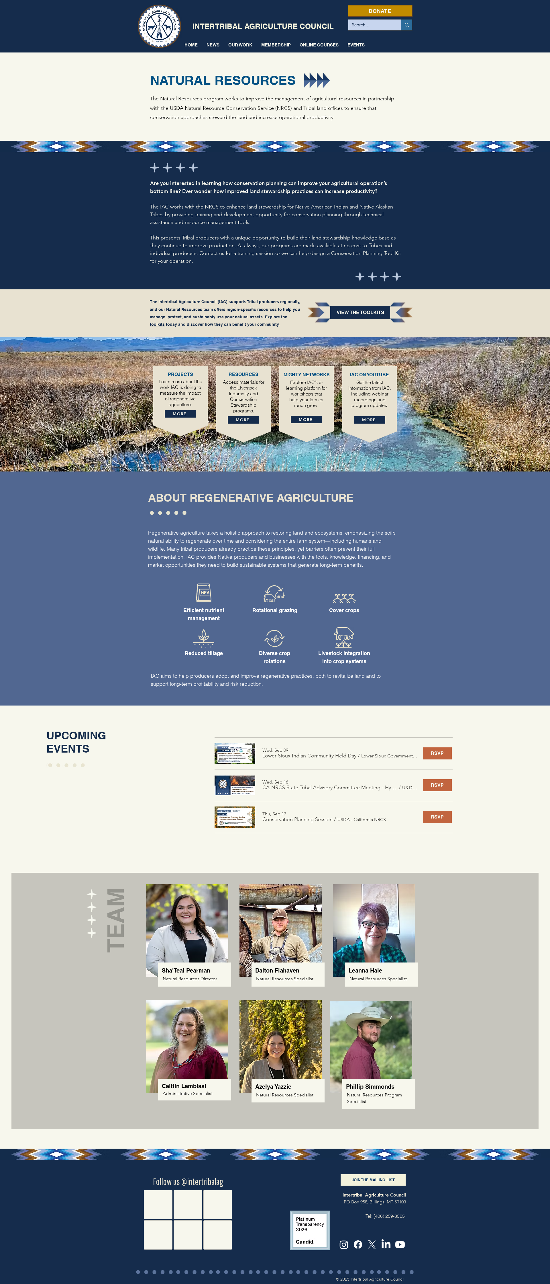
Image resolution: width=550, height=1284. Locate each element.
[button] (240, 45)
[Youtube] (400, 1244)
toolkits (157, 324)
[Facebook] (358, 1244)
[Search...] (406, 25)
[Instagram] (343, 1244)
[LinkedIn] (386, 1244)
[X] (372, 1244)
